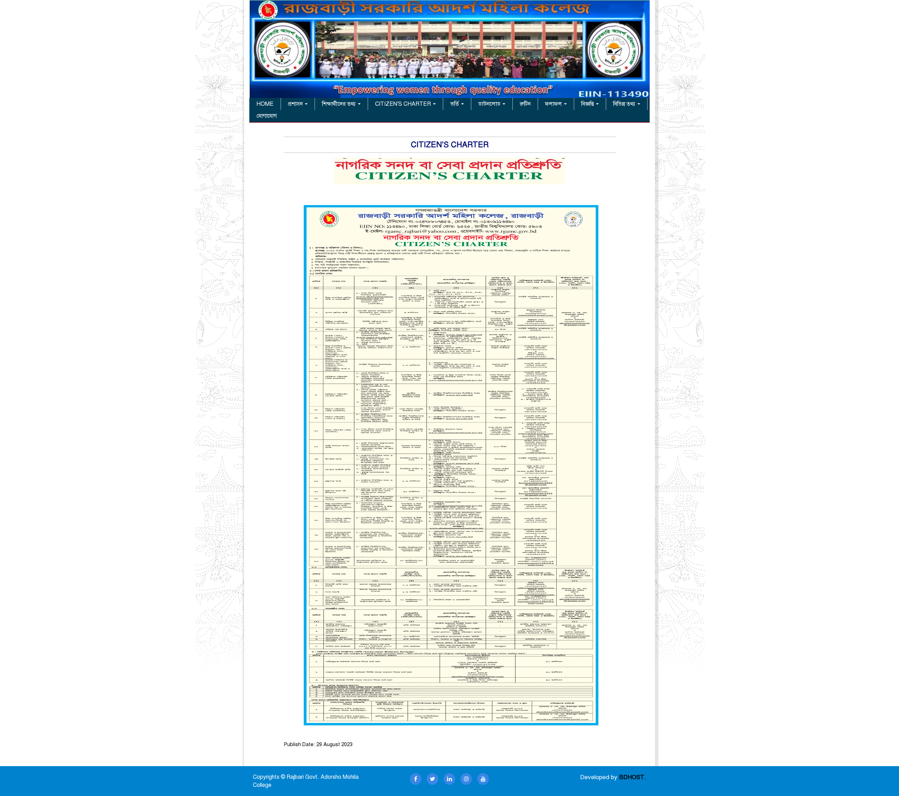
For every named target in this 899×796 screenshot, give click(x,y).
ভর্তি (455, 103)
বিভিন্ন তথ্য (625, 103)
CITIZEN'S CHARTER (403, 103)
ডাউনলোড (490, 103)
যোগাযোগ (266, 115)
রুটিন (525, 103)
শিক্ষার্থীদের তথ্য (339, 103)
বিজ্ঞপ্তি (588, 103)
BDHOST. (632, 777)
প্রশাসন (296, 103)
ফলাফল (554, 103)
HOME (265, 103)
